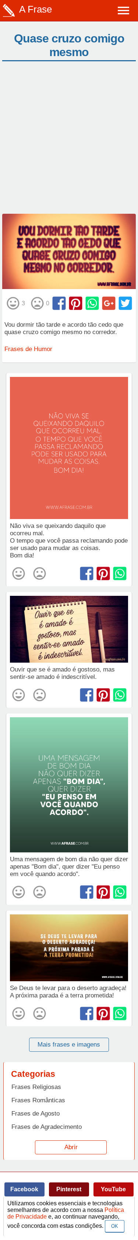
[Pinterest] (75, 303)
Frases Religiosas (36, 1086)
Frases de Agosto (35, 1113)
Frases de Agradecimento (46, 1126)
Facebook (24, 1189)
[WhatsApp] (92, 303)
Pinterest (68, 1189)
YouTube (113, 1189)
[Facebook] (59, 303)
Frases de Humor (28, 349)
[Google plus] (108, 303)
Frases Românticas (38, 1100)
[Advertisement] (69, 141)
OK (114, 1226)
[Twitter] (125, 303)
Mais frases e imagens (69, 1044)
